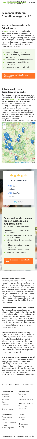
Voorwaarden (7, 417)
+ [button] (4, 124)
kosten (6, 31)
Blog (22, 427)
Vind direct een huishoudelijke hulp (18, 260)
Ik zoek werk (23, 408)
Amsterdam (6, 394)
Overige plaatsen (8, 409)
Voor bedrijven (23, 406)
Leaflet (17, 162)
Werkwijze (22, 394)
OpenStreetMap (25, 162)
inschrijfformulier (13, 99)
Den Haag (5, 399)
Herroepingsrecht (8, 428)
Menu (32, 3)
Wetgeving (5, 420)
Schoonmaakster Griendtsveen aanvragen (16, 75)
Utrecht (4, 402)
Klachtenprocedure (9, 422)
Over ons (21, 417)
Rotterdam (6, 397)
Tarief (20, 397)
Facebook (24, 424)
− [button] (4, 127)
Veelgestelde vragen (25, 399)
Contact (21, 420)
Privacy (4, 425)
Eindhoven (5, 405)
